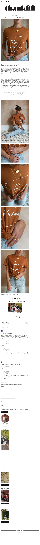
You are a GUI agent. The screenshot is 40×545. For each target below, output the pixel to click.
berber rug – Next (15, 98)
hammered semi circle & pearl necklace (10, 92)
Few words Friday (5, 323)
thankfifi (4, 543)
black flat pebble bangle (19, 94)
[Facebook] (6, 1)
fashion (16, 15)
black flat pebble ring (21, 93)
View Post (5, 440)
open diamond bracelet (10, 94)
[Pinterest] (4, 1)
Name (2, 397)
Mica (4, 330)
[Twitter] (1, 1)
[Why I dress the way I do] (11, 307)
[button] (38, 1)
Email (2, 401)
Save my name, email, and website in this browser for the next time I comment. (15, 409)
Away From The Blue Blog (5, 343)
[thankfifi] (20, 7)
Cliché (26, 323)
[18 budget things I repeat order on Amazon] (18, 307)
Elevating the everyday (15, 17)
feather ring (15, 93)
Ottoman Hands (5, 69)
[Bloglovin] (17, 298)
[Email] (8, 1)
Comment (2, 386)
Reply (3, 345)
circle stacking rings (8, 93)
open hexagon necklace (22, 92)
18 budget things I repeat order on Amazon (18, 315)
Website (2, 405)
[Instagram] (12, 298)
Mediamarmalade (6, 361)
